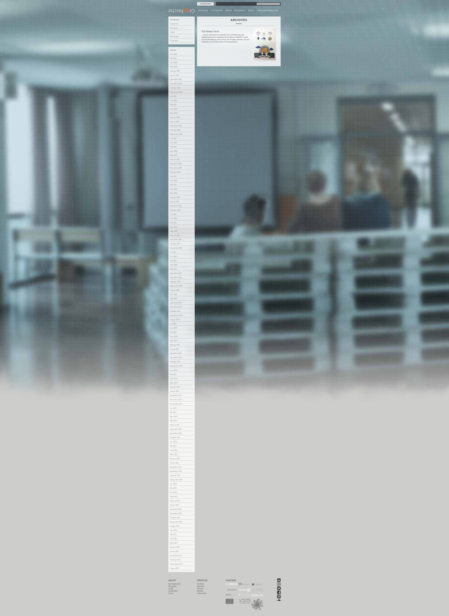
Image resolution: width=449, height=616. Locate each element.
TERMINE (220, 4)
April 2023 (173, 189)
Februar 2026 (175, 71)
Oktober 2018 (175, 362)
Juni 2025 (173, 100)
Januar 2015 (174, 505)
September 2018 (176, 366)
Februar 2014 (175, 547)
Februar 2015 (175, 501)
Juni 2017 (173, 408)
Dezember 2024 (176, 126)
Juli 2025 (173, 96)
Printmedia (174, 41)
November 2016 (176, 433)
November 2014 (176, 513)
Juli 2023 (173, 176)
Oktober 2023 (175, 172)
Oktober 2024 (175, 130)
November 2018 (176, 358)
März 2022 (173, 231)
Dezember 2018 (176, 353)
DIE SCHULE (203, 11)
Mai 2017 (173, 412)
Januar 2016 (174, 463)
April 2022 (173, 227)
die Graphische (174, 584)
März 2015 (173, 497)
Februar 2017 (175, 425)
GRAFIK (228, 11)
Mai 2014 (173, 534)
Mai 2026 (173, 58)
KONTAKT (253, 4)
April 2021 (173, 265)
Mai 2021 (173, 261)
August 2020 (174, 290)
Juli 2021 (173, 252)
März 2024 (173, 155)
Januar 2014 (174, 551)
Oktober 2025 (175, 88)
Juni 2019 (173, 328)
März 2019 (173, 341)
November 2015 (176, 471)
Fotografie (174, 28)
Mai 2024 (173, 147)
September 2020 (176, 286)
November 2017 (176, 400)
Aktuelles (200, 586)
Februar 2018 (175, 387)
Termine (200, 584)
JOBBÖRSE (236, 4)
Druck (170, 593)
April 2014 (173, 539)
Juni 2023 (173, 181)
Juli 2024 (173, 138)
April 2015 (173, 492)
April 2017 (173, 416)
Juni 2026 (173, 54)
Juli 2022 (173, 214)
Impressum (201, 593)
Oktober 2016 (175, 438)
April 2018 (173, 379)
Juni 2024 (173, 143)
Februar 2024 (175, 159)
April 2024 (173, 151)
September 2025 (176, 92)
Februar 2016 (175, 459)
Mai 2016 (173, 446)
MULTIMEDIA (240, 11)
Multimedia (174, 36)
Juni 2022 (173, 218)
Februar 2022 (175, 235)
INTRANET (245, 4)
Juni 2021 (173, 256)
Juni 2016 (173, 442)
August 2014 (174, 526)
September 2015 (176, 480)
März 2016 (173, 454)
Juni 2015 (173, 484)
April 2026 (173, 63)
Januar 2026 (174, 75)
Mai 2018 (173, 374)
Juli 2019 (173, 324)
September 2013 (176, 564)
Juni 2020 (173, 294)
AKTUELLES (228, 4)
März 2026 (173, 67)
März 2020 (173, 299)
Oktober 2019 (175, 311)
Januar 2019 (174, 349)
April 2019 (173, 336)
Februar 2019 (175, 345)
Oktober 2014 (175, 518)
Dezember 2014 (176, 509)
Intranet (200, 588)
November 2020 (176, 277)
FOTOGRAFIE (216, 11)
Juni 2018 (173, 370)
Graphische (174, 24)
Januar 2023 (174, 202)
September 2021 (176, 248)
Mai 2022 (173, 223)
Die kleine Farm (210, 31)
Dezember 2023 (176, 164)
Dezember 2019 (176, 303)
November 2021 (176, 240)
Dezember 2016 (176, 429)
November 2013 (176, 556)
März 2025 (173, 113)
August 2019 (174, 320)
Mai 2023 (173, 185)
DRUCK (251, 11)
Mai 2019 (173, 332)
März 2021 (173, 269)
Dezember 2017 (176, 395)
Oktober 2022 (175, 210)
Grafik (172, 32)
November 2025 (176, 84)
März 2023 (173, 193)
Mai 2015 (173, 488)
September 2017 (176, 404)
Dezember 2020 (176, 273)
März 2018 (173, 383)
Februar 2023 (175, 197)
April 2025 (173, 109)
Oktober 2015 (175, 475)
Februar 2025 (175, 117)
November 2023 (176, 168)
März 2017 (173, 421)
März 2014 (173, 543)
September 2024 (176, 134)
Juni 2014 (173, 530)
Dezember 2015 (176, 467)
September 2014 (176, 522)
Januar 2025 (174, 122)
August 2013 (174, 568)
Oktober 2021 (175, 244)
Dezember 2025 (176, 79)
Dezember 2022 (176, 206)
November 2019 (176, 307)
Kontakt (200, 591)
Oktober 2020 (175, 282)
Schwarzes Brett (205, 4)
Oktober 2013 (175, 560)
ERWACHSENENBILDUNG (267, 11)
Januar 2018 (174, 391)
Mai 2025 (173, 105)
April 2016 (173, 450)
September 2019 (176, 315)
